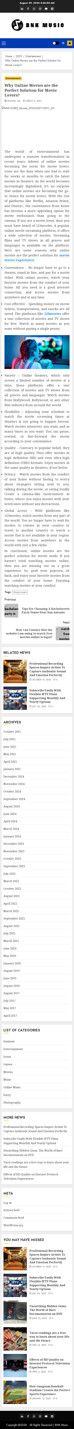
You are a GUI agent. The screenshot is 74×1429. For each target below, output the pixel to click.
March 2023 (11, 881)
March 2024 (11, 829)
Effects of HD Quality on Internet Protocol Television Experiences (49, 1363)
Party (7, 1095)
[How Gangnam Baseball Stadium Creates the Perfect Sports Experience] (15, 1392)
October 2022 (12, 889)
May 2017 (9, 1008)
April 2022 (10, 903)
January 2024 (12, 836)
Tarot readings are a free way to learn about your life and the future (49, 1336)
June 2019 (9, 978)
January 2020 (12, 963)
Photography (12, 1102)
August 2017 (11, 993)
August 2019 (11, 971)
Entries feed (11, 1210)
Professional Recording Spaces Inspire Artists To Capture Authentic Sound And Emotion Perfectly (47, 669)
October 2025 (12, 732)
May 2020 (9, 956)
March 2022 (11, 911)
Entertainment (13, 78)
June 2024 (9, 814)
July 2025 (9, 739)
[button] (4, 43)
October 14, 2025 (41, 680)
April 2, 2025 (39, 1372)
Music (7, 1079)
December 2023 (13, 844)
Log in (7, 1203)
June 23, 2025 (39, 1318)
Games (7, 1064)
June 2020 (9, 948)
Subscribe (69, 43)
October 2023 (12, 859)
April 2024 (10, 821)
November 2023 (13, 851)
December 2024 (13, 776)
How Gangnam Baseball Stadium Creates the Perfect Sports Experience (49, 1390)
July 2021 (9, 933)
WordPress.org (13, 1225)
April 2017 (10, 1016)
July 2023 (9, 874)
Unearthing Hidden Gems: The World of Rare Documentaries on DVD (48, 1310)
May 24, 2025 (39, 1345)
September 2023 (14, 866)
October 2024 (12, 791)
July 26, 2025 (39, 706)
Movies (8, 1072)
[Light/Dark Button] (55, 43)
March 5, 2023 (34, 101)
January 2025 (12, 769)
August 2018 (11, 986)
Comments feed (13, 1218)
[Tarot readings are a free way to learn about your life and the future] (15, 1339)
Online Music (12, 1087)
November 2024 (13, 784)
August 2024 (11, 806)
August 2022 (11, 896)
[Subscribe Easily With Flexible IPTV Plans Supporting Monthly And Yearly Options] (15, 698)
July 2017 (9, 1001)
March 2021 (11, 941)
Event (7, 1057)
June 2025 (9, 747)
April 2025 (10, 762)
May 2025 (9, 754)
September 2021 (14, 918)
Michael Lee (13, 101)
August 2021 (11, 926)
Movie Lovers (20, 592)
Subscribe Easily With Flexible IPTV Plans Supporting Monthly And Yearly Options (47, 696)
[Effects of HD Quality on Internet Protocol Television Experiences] (15, 1365)
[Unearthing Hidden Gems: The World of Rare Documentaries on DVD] (15, 1312)
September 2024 (14, 799)
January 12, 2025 (41, 1398)
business (9, 1041)
